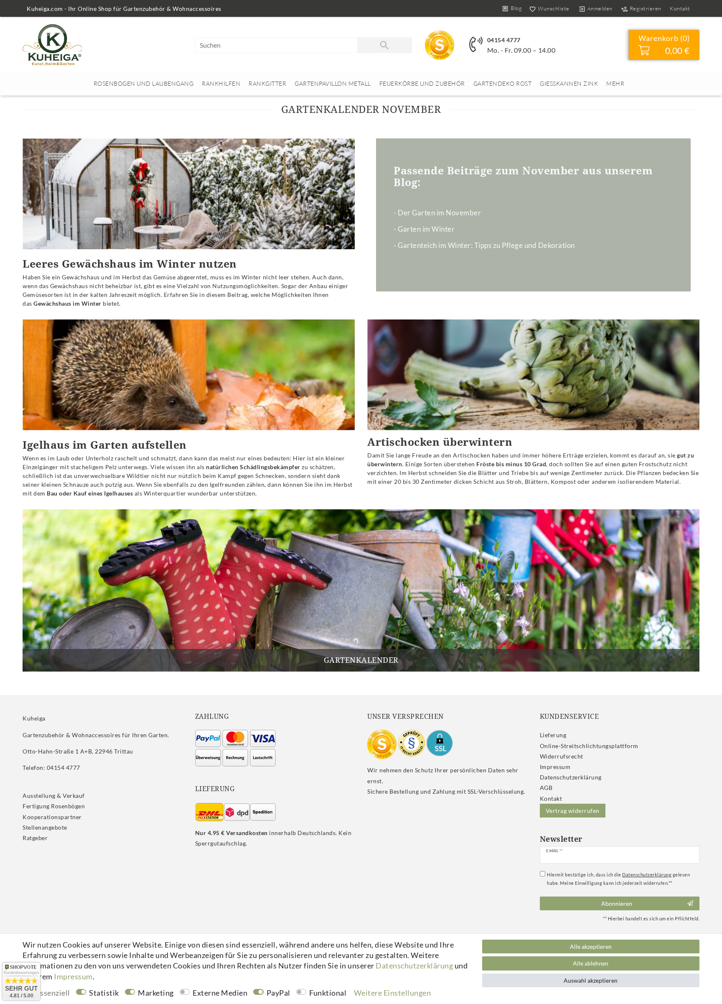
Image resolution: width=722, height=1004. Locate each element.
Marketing (156, 992)
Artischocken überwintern (439, 441)
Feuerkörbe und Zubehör (422, 83)
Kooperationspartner (52, 816)
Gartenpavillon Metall (333, 83)
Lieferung (553, 734)
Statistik (104, 992)
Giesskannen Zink (569, 83)
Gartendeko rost (502, 83)
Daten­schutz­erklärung (571, 777)
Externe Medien (220, 992)
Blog (516, 8)
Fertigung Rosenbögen (54, 806)
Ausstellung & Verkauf (54, 795)
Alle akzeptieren (591, 946)
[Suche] (384, 45)
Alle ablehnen (590, 963)
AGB (546, 787)
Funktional (327, 992)
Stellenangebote (45, 827)
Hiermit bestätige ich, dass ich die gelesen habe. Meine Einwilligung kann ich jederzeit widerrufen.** (618, 879)
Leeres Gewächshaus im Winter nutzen (130, 263)
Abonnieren (616, 903)
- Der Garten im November (437, 212)
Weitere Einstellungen (392, 992)
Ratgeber (35, 837)
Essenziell (53, 992)
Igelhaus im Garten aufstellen (105, 444)
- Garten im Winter (424, 229)
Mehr (615, 83)
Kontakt (680, 8)
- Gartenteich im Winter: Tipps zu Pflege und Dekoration (484, 245)
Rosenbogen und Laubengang (144, 83)
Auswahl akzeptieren (591, 980)
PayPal (278, 992)
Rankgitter (267, 83)
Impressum (555, 766)
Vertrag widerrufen (573, 810)
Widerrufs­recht (561, 756)
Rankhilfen (221, 83)
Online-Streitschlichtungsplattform (589, 745)
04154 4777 (504, 39)
